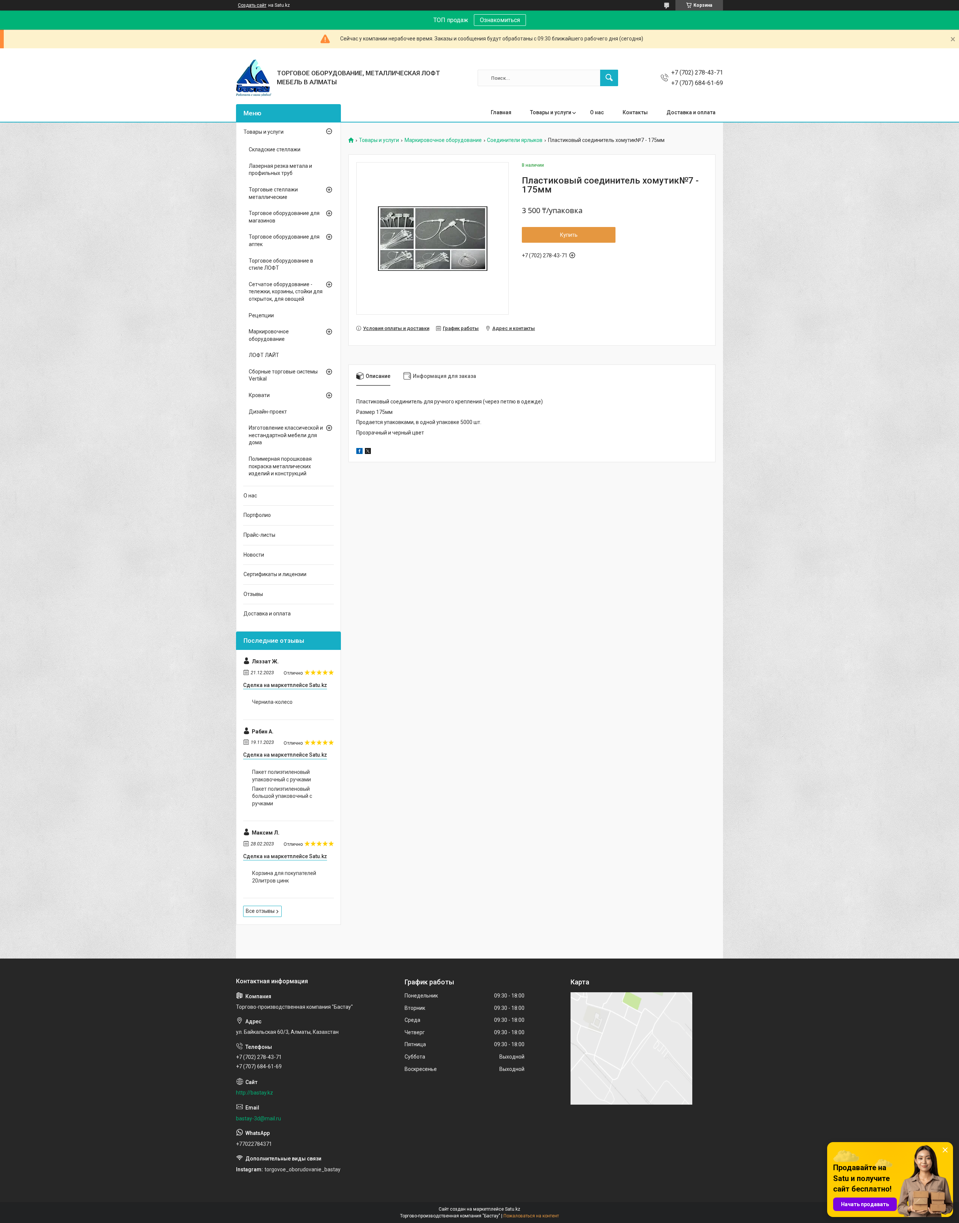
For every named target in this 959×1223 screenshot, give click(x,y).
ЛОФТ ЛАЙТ (264, 355)
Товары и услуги (550, 112)
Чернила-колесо (272, 702)
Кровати (259, 395)
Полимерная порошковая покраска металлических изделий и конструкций (280, 466)
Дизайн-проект (268, 412)
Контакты (635, 112)
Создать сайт (252, 5)
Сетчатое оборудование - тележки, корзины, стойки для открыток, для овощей (286, 291)
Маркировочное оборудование (443, 140)
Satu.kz (512, 1209)
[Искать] (609, 78)
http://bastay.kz (254, 1093)
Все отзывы (260, 911)
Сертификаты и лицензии (274, 574)
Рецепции (261, 315)
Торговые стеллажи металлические (273, 193)
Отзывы (253, 594)
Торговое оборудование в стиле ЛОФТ (281, 264)
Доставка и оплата (691, 112)
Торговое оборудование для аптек (284, 240)
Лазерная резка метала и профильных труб (280, 169)
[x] (368, 452)
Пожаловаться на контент (531, 1216)
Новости (253, 555)
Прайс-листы (259, 535)
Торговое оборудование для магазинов (284, 217)
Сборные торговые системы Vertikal (283, 375)
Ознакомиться (500, 20)
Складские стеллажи (274, 149)
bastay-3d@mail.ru (258, 1118)
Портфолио (257, 515)
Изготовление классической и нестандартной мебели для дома (286, 435)
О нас (597, 112)
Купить (569, 235)
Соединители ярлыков (514, 140)
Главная (501, 112)
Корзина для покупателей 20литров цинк (284, 877)
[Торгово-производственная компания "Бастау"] (253, 78)
